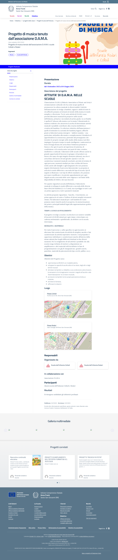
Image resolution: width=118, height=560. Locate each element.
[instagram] (109, 9)
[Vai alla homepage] (11, 9)
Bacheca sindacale (71, 16)
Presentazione (13, 77)
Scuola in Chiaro (13, 513)
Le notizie (89, 506)
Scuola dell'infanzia (22, 55)
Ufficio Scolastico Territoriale (16, 511)
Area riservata (59, 16)
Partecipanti (12, 89)
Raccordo (105, 16)
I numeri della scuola (40, 513)
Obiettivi (11, 80)
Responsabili (12, 86)
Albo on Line (89, 509)
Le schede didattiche (66, 521)
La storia (36, 519)
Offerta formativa (65, 519)
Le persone (37, 511)
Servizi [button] (19, 16)
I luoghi (36, 509)
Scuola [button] (12, 16)
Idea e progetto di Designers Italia (91, 553)
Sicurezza (97, 16)
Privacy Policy (42, 528)
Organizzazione (38, 517)
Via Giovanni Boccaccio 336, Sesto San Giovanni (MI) (61, 534)
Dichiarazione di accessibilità (57, 528)
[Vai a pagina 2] (59, 482)
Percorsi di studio (65, 511)
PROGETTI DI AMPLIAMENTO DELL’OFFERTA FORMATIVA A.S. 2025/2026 (56, 459)
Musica (11, 55)
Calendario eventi (91, 515)
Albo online (32, 528)
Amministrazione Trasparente (17, 528)
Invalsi (10, 517)
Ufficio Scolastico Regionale (16, 509)
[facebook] (106, 9)
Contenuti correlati (14, 99)
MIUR (10, 506)
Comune (10, 519)
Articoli (88, 511)
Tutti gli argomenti (91, 518)
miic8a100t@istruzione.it (54, 536)
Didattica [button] (35, 16)
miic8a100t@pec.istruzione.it (86, 536)
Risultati (11, 92)
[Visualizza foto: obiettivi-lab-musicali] (21, 429)
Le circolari (89, 513)
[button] (20, 71)
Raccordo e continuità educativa (18, 458)
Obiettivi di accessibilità (75, 528)
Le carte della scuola (40, 515)
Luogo (11, 83)
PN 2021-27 (88, 16)
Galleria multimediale (15, 96)
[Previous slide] (5, 430)
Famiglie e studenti (65, 509)
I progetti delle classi (66, 523)
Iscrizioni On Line (13, 515)
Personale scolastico (66, 506)
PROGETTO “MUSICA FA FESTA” (90, 457)
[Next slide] (112, 430)
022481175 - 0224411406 (36, 536)
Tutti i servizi (63, 513)
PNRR (80, 16)
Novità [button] (27, 16)
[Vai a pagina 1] (57, 482)
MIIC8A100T (65, 541)
